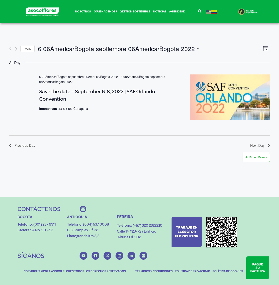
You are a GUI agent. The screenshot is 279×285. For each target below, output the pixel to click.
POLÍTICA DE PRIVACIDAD (192, 271)
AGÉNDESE (177, 11)
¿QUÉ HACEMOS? (105, 11)
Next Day (257, 145)
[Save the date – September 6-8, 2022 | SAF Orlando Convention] (230, 97)
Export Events (258, 157)
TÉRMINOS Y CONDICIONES (154, 271)
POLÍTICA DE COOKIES (228, 271)
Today (27, 48)
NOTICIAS (160, 11)
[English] (208, 11)
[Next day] (16, 49)
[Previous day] (10, 49)
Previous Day (24, 145)
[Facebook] (95, 256)
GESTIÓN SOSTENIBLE (135, 11)
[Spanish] (214, 11)
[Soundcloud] (131, 256)
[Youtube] (83, 256)
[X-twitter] (107, 256)
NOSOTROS (83, 11)
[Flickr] (143, 256)
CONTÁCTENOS (39, 209)
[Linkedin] (119, 256)
